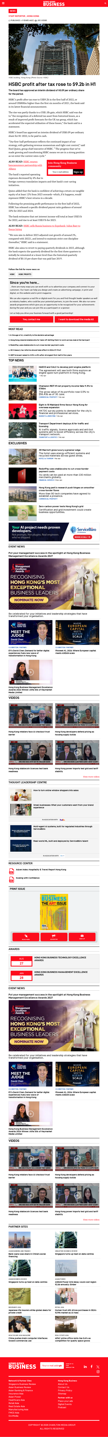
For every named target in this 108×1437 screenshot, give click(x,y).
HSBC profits (25, 274)
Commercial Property (48, 397)
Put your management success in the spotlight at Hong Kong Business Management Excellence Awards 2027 (49, 554)
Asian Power (60, 1279)
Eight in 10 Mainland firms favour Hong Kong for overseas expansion (63, 406)
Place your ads (65, 1401)
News (13, 11)
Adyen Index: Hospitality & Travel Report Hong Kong (41, 869)
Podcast (62, 1407)
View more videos (91, 777)
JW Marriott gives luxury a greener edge (59, 450)
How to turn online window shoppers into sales (55, 790)
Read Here (26, 939)
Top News (16, 360)
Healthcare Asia (17, 1400)
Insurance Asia (15, 1307)
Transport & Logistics (48, 437)
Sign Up (82, 939)
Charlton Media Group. (62, 1425)
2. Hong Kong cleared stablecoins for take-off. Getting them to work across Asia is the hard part (49, 340)
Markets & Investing (47, 416)
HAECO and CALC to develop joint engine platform (65, 367)
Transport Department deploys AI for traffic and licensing (64, 424)
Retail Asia (59, 1307)
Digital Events (65, 1404)
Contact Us (63, 1387)
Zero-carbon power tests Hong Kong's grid (61, 506)
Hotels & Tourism (46, 458)
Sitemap (62, 1393)
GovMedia (13, 1416)
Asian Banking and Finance (20, 1251)
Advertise (54, 939)
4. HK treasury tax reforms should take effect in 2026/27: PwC (35, 350)
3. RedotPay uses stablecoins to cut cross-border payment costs (36, 345)
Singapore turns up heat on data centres (74, 1254)
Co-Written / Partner (17, 647)
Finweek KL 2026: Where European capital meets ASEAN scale (75, 652)
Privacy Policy (65, 1390)
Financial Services (46, 480)
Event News (17, 546)
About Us (62, 1384)
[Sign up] (60, 1365)
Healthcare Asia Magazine (19, 1335)
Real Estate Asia (62, 1335)
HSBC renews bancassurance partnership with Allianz (25, 165)
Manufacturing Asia (18, 1409)
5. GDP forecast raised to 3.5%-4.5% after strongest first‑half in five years (40, 355)
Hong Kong (33, 16)
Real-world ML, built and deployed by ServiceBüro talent (60, 841)
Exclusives (18, 443)
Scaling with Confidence (28, 878)
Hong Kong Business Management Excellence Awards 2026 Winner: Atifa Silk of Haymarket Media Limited (31, 689)
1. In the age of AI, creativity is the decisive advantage (31, 335)
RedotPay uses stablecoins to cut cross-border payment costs (64, 470)
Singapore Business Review (66, 1251)
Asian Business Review (18, 1279)
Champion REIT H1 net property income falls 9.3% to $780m (66, 387)
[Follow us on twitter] (97, 1366)
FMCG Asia (14, 1412)
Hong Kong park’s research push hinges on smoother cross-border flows (66, 488)
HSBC (12, 274)
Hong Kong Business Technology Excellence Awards (60, 958)
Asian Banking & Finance (21, 1390)
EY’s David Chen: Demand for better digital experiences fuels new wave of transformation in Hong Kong (29, 653)
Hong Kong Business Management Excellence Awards (61, 973)
